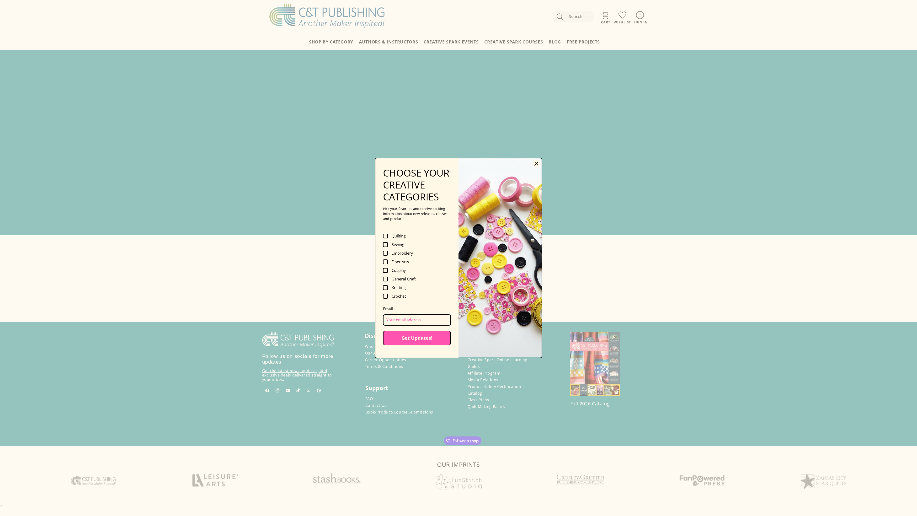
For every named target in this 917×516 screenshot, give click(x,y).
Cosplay (399, 270)
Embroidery (402, 253)
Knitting (399, 287)
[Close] (536, 163)
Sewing (398, 244)
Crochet (399, 296)
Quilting (399, 236)
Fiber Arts (400, 261)
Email (388, 309)
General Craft (404, 279)
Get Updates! (416, 338)
